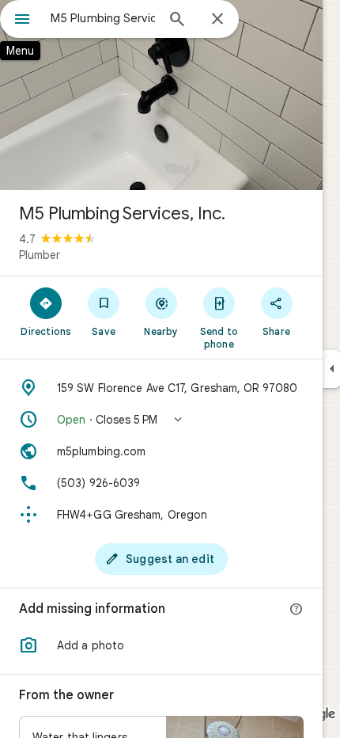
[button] (161, 420)
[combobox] (103, 18)
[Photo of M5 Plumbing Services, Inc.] (161, 95)
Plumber (39, 255)
